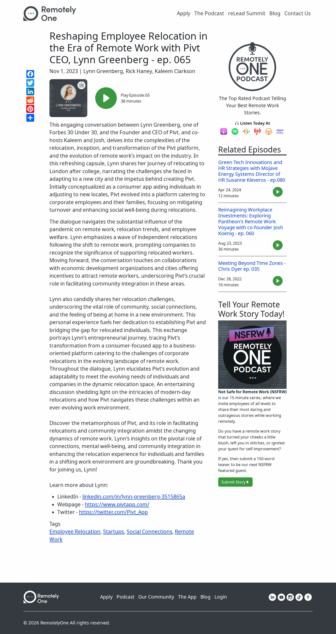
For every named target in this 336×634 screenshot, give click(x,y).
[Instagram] (290, 596)
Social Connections (149, 531)
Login (220, 596)
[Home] (51, 13)
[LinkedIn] (272, 596)
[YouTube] (281, 596)
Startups (113, 531)
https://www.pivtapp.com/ (117, 504)
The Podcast (209, 13)
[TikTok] (299, 596)
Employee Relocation (74, 531)
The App (187, 596)
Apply (183, 13)
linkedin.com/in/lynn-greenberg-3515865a (133, 496)
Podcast (125, 596)
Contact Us (297, 13)
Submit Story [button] (233, 482)
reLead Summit (246, 13)
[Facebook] (308, 596)
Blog (274, 13)
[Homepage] (41, 596)
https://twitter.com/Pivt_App (113, 512)
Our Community (156, 596)
